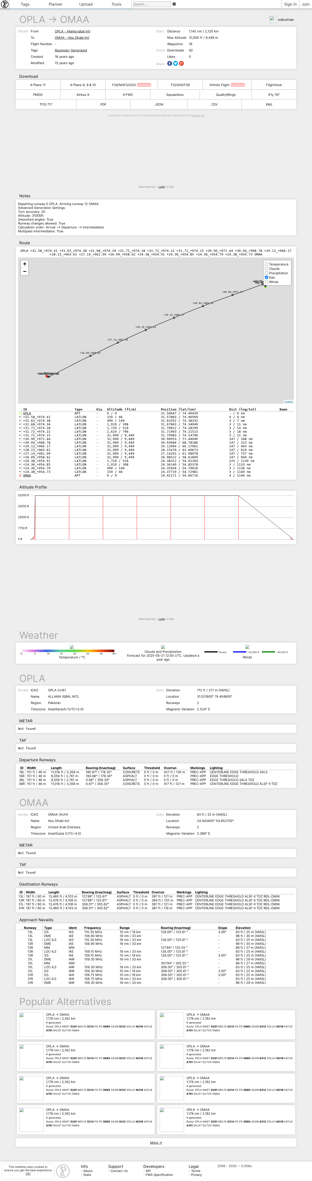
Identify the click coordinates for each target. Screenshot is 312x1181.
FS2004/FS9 (180, 85)
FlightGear (274, 85)
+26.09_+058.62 (90, 352)
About (88, 1171)
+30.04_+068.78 (203, 303)
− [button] (24, 271)
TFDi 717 (45, 104)
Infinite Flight (220, 85)
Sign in (290, 4)
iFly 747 (274, 95)
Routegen (62, 50)
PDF (103, 104)
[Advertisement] (156, 151)
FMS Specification (159, 1175)
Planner (55, 4)
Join (306, 4)
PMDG (38, 95)
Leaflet (289, 402)
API (148, 1171)
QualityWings (226, 95)
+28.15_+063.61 (146, 327)
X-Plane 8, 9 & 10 (83, 85)
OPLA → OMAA (99, 1022)
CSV (214, 104)
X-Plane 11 (38, 85)
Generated (79, 50)
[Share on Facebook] (169, 63)
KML (269, 104)
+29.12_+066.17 (174, 314)
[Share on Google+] (181, 63)
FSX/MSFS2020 (124, 85)
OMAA (74, 19)
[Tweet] (175, 63)
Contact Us (119, 1171)
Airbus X (83, 95)
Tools (116, 4)
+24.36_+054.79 (48, 373)
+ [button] (24, 264)
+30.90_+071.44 (232, 292)
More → (156, 1142)
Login (161, 186)
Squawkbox (175, 95)
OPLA (32, 19)
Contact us (197, 115)
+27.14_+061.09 (117, 339)
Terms (195, 1171)
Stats (87, 1175)
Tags (25, 4)
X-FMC (128, 95)
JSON (159, 104)
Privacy (196, 1175)
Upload (86, 4)
